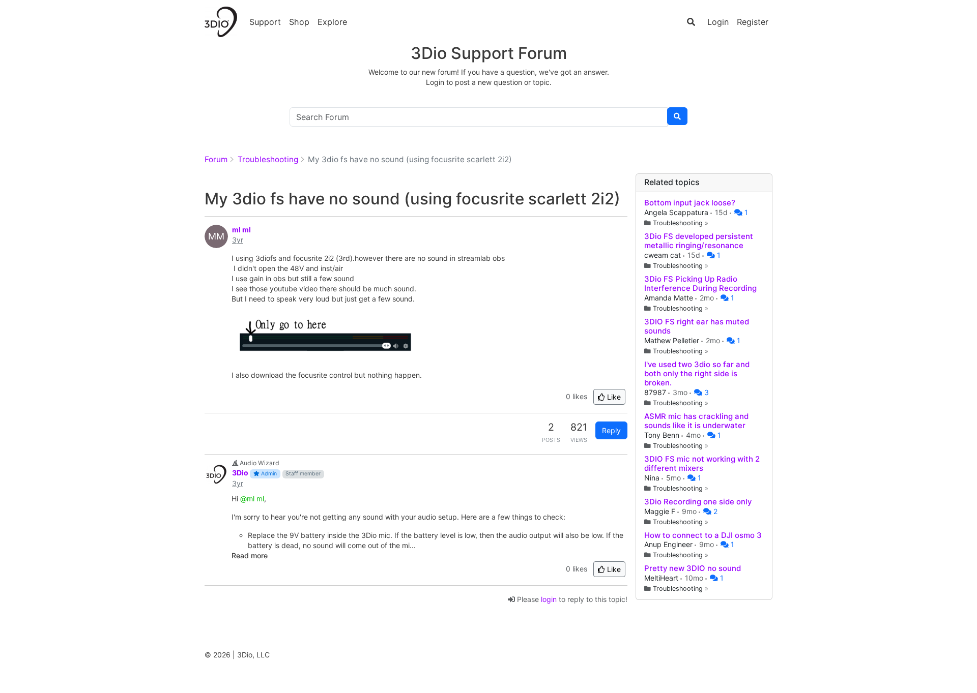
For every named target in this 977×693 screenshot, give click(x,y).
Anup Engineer (669, 544)
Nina (653, 477)
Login (718, 22)
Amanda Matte (669, 297)
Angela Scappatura (677, 212)
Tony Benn (662, 435)
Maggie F (660, 511)
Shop (299, 22)
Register (752, 22)
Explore (332, 22)
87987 (656, 392)
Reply (611, 430)
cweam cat (663, 255)
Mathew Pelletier (672, 340)
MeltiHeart (662, 578)
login (549, 599)
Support (265, 22)
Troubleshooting (678, 223)
